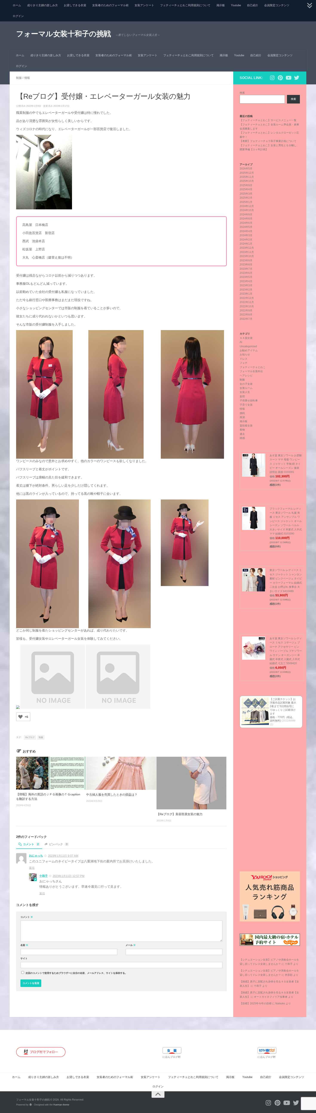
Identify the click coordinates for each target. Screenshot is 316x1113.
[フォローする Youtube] (288, 77)
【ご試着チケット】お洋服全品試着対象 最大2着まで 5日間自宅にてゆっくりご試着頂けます (283, 706)
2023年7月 (246, 268)
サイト (24, 958)
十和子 (43, 875)
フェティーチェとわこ (252, 367)
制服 (19, 77)
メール (131, 945)
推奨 (242, 417)
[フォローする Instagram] (272, 77)
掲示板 (220, 5)
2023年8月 (246, 264)
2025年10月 (247, 181)
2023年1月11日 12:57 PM (68, 876)
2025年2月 (246, 197)
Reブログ (30, 737)
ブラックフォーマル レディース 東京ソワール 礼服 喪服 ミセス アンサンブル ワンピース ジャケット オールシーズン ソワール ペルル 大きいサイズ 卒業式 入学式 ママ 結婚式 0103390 (286, 521)
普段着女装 (246, 425)
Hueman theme (61, 1104)
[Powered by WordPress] (30, 1105)
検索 (242, 92)
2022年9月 (246, 310)
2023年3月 (246, 285)
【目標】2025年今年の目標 (256, 1003)
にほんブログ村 (172, 1056)
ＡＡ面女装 (246, 338)
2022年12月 (247, 298)
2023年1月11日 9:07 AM (63, 855)
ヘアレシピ (246, 375)
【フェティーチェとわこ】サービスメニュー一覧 (268, 120)
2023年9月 (246, 260)
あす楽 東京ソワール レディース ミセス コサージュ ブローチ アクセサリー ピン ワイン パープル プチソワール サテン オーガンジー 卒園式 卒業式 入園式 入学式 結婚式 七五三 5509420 (286, 651)
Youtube (236, 5)
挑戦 (242, 413)
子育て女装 (246, 404)
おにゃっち (36, 855)
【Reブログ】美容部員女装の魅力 (179, 814)
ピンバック (58, 844)
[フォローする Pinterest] (280, 77)
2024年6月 (246, 222)
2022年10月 (247, 306)
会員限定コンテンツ (276, 5)
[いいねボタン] (20, 717)
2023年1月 (246, 293)
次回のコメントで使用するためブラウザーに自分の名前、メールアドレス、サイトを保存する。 (76, 973)
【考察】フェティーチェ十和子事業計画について (268, 141)
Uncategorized (248, 346)
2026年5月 (246, 168)
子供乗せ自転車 (249, 400)
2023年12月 (247, 247)
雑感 (242, 438)
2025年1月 (246, 202)
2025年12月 (247, 172)
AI (241, 342)
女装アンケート (144, 5)
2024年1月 (246, 243)
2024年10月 (247, 210)
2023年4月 (246, 281)
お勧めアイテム (249, 350)
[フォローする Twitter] (296, 77)
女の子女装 (246, 383)
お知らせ (245, 354)
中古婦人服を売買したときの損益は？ (111, 794)
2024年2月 (246, 239)
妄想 (242, 396)
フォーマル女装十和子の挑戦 (63, 34)
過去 (242, 433)
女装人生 (245, 392)
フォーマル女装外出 (251, 371)
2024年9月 (246, 214)
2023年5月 (246, 277)
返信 (32, 867)
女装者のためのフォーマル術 (110, 5)
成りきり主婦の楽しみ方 (42, 5)
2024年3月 (246, 235)
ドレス (243, 358)
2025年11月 (247, 176)
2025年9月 (246, 185)
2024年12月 (247, 206)
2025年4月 (246, 189)
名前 (24, 945)
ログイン (18, 16)
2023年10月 (247, 256)
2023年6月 (246, 272)
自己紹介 (252, 5)
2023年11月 (247, 252)
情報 (27, 77)
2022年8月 (246, 314)
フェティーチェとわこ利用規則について (185, 5)
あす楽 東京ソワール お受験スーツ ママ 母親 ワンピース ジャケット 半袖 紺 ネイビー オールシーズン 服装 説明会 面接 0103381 (286, 464)
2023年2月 (246, 289)
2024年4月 (246, 231)
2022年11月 (247, 302)
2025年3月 (246, 193)
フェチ (243, 362)
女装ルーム (246, 388)
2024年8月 (246, 218)
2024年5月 (246, 226)
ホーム (17, 5)
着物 (242, 429)
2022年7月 (246, 318)
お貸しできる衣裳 (75, 5)
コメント (31, 844)
